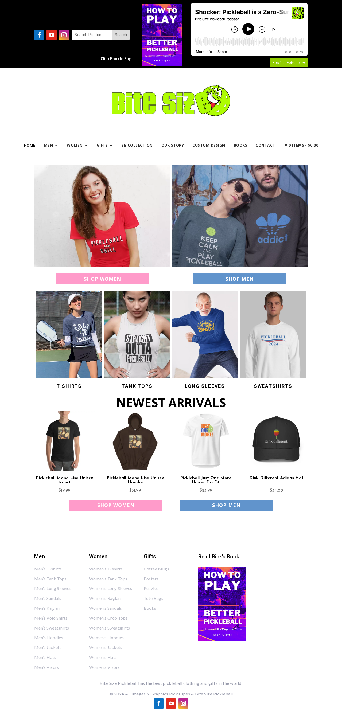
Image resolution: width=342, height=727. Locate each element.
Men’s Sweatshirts (51, 627)
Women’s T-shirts (106, 568)
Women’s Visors (104, 667)
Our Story (172, 145)
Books (240, 145)
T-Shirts (69, 386)
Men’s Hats (45, 657)
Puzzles (151, 588)
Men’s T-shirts (48, 568)
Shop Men (240, 279)
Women (75, 145)
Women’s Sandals (105, 608)
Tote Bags (154, 598)
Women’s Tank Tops (108, 578)
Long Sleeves (205, 386)
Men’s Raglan (47, 608)
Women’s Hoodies (106, 637)
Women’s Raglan (105, 598)
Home (30, 145)
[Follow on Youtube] (51, 35)
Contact (265, 145)
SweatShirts (273, 386)
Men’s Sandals (47, 598)
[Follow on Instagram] (64, 35)
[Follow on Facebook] (39, 35)
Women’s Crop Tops (108, 617)
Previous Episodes (287, 62)
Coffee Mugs (156, 568)
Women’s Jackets (105, 647)
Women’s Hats (103, 657)
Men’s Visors (46, 667)
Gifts (102, 145)
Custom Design (208, 145)
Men (48, 145)
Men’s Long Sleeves (52, 588)
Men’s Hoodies (48, 637)
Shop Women (102, 279)
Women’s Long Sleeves (110, 588)
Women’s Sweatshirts (109, 627)
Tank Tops (137, 386)
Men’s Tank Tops (50, 578)
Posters (151, 578)
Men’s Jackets (47, 647)
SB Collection (137, 145)
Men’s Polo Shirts (51, 617)
